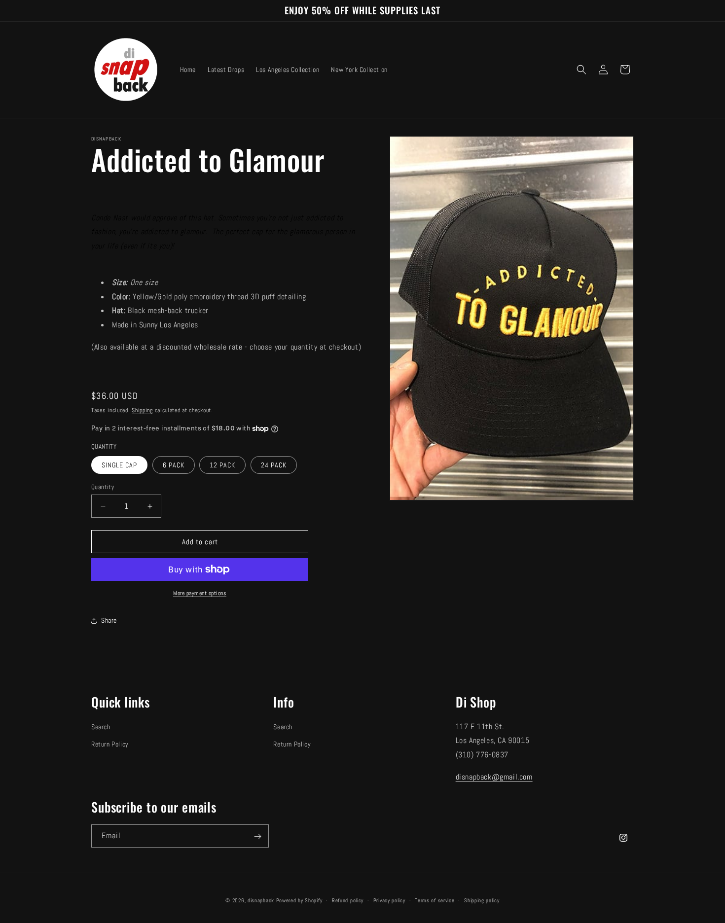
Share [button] (109, 620)
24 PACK (274, 465)
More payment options (199, 593)
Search (100, 726)
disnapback (261, 900)
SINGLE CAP (119, 465)
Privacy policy (389, 899)
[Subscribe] (257, 836)
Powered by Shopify (299, 900)
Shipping (142, 410)
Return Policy (110, 744)
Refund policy (347, 899)
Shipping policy (482, 899)
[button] (581, 69)
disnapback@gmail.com (494, 777)
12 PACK (222, 465)
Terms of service (434, 899)
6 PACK (173, 465)
